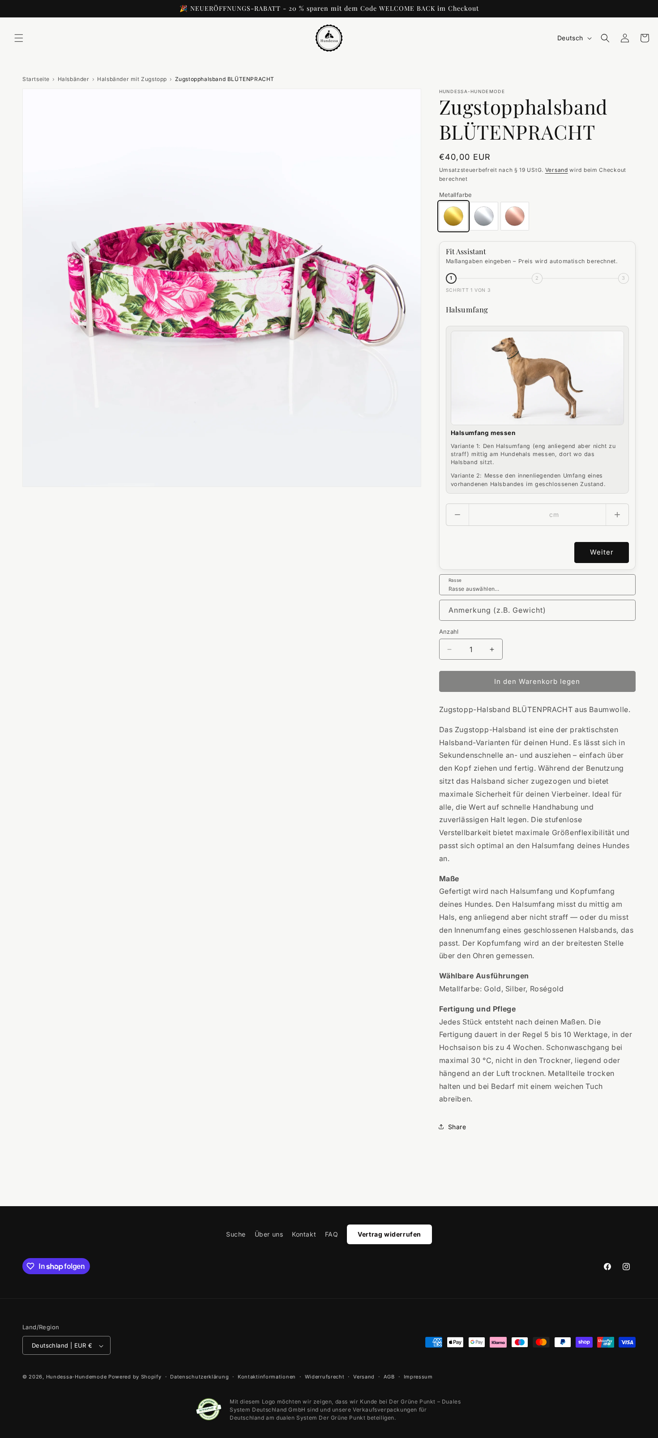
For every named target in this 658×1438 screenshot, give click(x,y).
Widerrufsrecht (325, 1377)
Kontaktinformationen (267, 1377)
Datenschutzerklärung (199, 1377)
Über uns (269, 1234)
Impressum (418, 1377)
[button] (19, 38)
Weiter (602, 552)
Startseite (36, 79)
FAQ (331, 1234)
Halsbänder (74, 79)
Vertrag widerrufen (389, 1234)
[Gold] (453, 216)
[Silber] (484, 216)
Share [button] (457, 1127)
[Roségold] (514, 216)
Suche (236, 1234)
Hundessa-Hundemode (76, 1377)
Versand (556, 169)
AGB (389, 1377)
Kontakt (304, 1234)
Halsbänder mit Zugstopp (132, 79)
